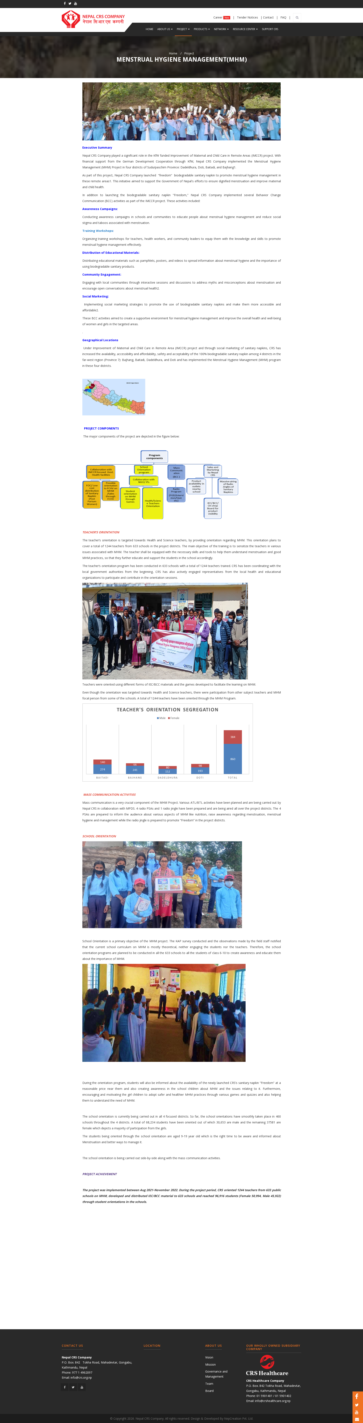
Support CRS (270, 29)
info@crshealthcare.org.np (273, 1401)
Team (209, 1384)
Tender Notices (248, 17)
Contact (269, 17)
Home (149, 29)
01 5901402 (283, 1396)
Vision (209, 1357)
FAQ (283, 17)
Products (203, 29)
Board (209, 1391)
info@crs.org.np (81, 1377)
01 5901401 (264, 1396)
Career (221, 17)
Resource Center (246, 29)
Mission (210, 1364)
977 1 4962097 (82, 1372)
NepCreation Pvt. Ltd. (238, 1418)
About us (166, 29)
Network (222, 29)
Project (184, 29)
